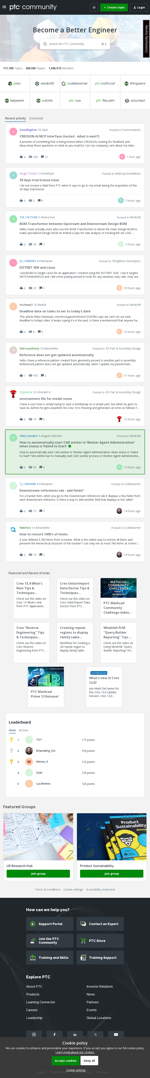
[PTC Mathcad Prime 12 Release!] (46, 687)
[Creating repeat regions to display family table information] (75, 642)
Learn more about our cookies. (75, 1052)
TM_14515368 (29, 217)
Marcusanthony (29, 348)
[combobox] (75, 43)
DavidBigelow (28, 129)
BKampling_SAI (45, 750)
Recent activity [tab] (15, 118)
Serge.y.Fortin (28, 173)
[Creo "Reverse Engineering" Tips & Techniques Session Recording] (31, 642)
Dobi (39, 772)
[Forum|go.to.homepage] (33, 7)
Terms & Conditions (47, 889)
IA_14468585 (28, 261)
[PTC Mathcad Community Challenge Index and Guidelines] (118, 598)
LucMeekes (43, 783)
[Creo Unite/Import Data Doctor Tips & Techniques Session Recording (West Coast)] (75, 598)
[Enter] (43, 43)
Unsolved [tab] (36, 118)
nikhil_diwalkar (29, 436)
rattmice (25, 527)
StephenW (26, 392)
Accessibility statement (100, 889)
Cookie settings (73, 889)
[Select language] (94, 7)
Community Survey (146, 39)
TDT (39, 739)
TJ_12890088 (28, 484)
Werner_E (42, 761)
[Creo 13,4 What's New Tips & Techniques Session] (31, 598)
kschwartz (26, 304)
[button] (75, 1070)
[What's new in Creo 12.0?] (104, 687)
